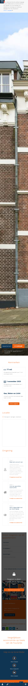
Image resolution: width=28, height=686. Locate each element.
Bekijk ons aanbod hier (16, 498)
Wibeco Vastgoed (14, 661)
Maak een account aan (14, 589)
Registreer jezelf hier (16, 477)
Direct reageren (14, 403)
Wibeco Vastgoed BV (14, 668)
